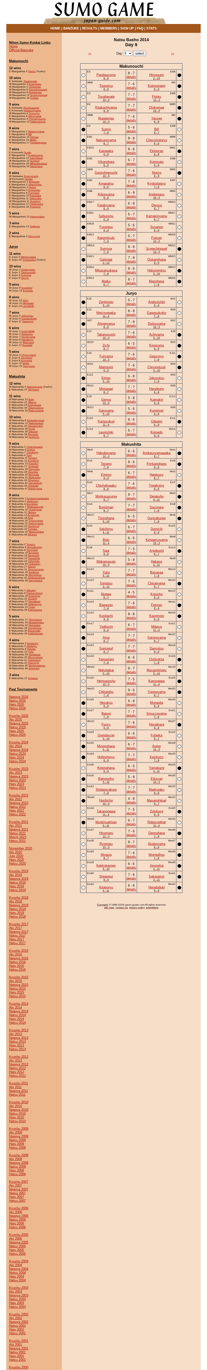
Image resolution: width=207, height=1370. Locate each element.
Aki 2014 (15, 1007)
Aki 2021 (15, 826)
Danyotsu (34, 469)
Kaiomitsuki (36, 158)
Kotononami (31, 176)
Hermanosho (35, 426)
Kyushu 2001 (18, 1341)
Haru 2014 (16, 1019)
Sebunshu (36, 198)
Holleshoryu (35, 604)
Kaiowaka (35, 195)
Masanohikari (36, 531)
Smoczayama (36, 569)
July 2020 (16, 856)
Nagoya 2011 (18, 1091)
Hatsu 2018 (17, 916)
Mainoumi (28, 342)
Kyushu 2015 (18, 977)
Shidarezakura (36, 577)
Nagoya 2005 (18, 1242)
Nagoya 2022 (18, 803)
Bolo (31, 399)
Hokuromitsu (37, 216)
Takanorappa (35, 407)
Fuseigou (35, 206)
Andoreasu (35, 84)
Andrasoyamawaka (38, 498)
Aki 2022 (15, 799)
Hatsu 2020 (17, 863)
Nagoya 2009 (18, 1136)
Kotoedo (28, 290)
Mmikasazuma (35, 506)
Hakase (31, 648)
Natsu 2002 (17, 1326)
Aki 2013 (15, 1034)
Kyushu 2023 (18, 769)
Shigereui (33, 480)
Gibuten (31, 590)
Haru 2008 (16, 1170)
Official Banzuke (21, 50)
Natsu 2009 (17, 1140)
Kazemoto (34, 595)
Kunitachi (33, 460)
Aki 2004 (15, 1265)
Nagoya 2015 (18, 985)
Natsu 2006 (17, 1220)
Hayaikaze (35, 601)
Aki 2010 (15, 1106)
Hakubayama (34, 386)
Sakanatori (34, 660)
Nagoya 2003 (18, 1295)
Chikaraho (34, 563)
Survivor (35, 160)
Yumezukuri (29, 259)
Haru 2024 (16, 757)
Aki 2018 (15, 901)
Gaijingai (35, 226)
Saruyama (29, 366)
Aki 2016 (15, 954)
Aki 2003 (15, 1291)
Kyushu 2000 (18, 1367)
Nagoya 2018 (18, 905)
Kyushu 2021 (18, 822)
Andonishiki (28, 331)
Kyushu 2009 (18, 1129)
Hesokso (33, 471)
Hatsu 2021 (17, 841)
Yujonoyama (36, 520)
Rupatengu (35, 92)
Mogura (32, 534)
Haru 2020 (16, 860)
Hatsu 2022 (17, 814)
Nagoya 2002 (18, 1322)
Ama (30, 517)
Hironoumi (34, 236)
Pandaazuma (31, 107)
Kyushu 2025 (18, 716)
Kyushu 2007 (18, 1182)
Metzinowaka (28, 257)
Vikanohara (35, 184)
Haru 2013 (16, 1045)
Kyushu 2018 (18, 898)
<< (89, 53)
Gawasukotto (29, 318)
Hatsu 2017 (17, 943)
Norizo (32, 187)
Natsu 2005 (17, 1246)
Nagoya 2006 (18, 1216)
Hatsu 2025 (17, 735)
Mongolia (34, 474)
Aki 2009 (15, 1132)
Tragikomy (32, 452)
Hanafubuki (35, 483)
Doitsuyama (28, 269)
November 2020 (20, 848)
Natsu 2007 (17, 1193)
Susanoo (35, 201)
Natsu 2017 (17, 935)
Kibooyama (34, 116)
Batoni (32, 566)
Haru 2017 (16, 939)
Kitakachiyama (32, 110)
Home (13, 46)
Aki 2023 (15, 773)
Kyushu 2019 (18, 871)
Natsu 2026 (17, 701)
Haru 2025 (16, 731)
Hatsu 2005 (17, 1254)
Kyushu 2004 (18, 1261)
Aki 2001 (15, 1345)
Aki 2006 (15, 1212)
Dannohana (35, 580)
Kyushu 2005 (18, 1235)
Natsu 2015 (17, 988)
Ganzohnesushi (38, 89)
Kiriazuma (27, 334)
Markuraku (35, 477)
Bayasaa (34, 552)
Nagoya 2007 (18, 1189)
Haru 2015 (16, 992)
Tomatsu (33, 678)
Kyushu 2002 (18, 1314)
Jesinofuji (34, 668)
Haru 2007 (16, 1197)
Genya (25, 278)
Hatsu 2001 (17, 1360)
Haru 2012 (16, 1072)
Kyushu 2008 (18, 1155)
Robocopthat (36, 410)
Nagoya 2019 (18, 879)
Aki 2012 (15, 1060)
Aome (31, 428)
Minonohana (35, 657)
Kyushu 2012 (18, 1057)
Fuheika (32, 529)
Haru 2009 (16, 1144)
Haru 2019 (16, 886)
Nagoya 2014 (18, 1011)
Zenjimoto (26, 357)
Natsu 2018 (17, 909)
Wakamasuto (36, 423)
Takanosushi (28, 272)
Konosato (34, 192)
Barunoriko (34, 630)
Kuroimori (26, 287)
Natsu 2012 (17, 1068)
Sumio (27, 152)
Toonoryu (34, 113)
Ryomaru (33, 434)
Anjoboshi (33, 515)
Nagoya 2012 (18, 1064)
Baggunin (33, 555)
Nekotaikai (35, 625)
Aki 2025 (15, 719)
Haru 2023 (16, 784)
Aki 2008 (15, 1159)
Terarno (31, 544)
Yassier (28, 179)
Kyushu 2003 (18, 1288)
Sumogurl (33, 526)
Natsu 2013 (17, 1041)
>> (172, 53)
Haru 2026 (16, 704)
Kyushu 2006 (18, 1208)
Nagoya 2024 (18, 750)
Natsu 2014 (17, 1015)
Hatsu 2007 (17, 1201)
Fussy (32, 607)
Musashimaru (36, 622)
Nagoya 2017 (18, 932)
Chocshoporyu (37, 118)
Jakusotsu (27, 315)
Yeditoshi (33, 466)
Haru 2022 (16, 810)
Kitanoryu (33, 662)
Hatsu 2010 (17, 1121)
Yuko (31, 651)
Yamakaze (35, 654)
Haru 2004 (16, 1276)
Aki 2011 (15, 1087)
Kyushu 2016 (18, 951)
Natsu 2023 (17, 780)
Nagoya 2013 (18, 1038)
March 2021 (17, 837)
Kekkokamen (35, 633)
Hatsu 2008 (17, 1174)
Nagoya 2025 (18, 723)
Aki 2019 (15, 875)
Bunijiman (32, 504)
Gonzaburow (34, 547)
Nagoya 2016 (18, 958)
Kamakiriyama (38, 142)
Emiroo (31, 449)
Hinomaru (33, 389)
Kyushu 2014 (18, 1004)
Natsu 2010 (17, 1113)
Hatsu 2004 (17, 1280)
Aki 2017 (15, 928)
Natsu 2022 (17, 807)
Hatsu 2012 (17, 1076)
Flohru (32, 71)
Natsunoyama (36, 131)
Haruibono (27, 339)
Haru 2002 (16, 1329)
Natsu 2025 (17, 727)
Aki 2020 (15, 852)
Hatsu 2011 (17, 1095)
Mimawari (28, 303)
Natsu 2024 (17, 754)
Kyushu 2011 (18, 1083)
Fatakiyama (36, 204)
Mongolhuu (35, 575)
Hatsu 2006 (17, 1227)
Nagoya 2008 (18, 1163)
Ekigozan (34, 181)
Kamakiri (27, 345)
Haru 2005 (16, 1250)
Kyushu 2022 (18, 795)
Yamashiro (34, 558)
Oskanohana (37, 121)
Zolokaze (33, 485)
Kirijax (25, 363)
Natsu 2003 (17, 1299)
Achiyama (26, 360)
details (131, 77)
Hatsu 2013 (17, 1049)
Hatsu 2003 (17, 1307)
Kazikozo (34, 572)
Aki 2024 (15, 746)
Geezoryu (28, 321)
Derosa (34, 137)
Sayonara (32, 550)
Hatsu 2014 (17, 1023)
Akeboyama (35, 488)
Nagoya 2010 (18, 1110)
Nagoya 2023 (18, 776)
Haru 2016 (16, 966)
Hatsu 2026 (17, 708)
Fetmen (32, 458)
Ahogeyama (28, 336)
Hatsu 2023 (17, 788)
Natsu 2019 (17, 882)
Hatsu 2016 (17, 970)
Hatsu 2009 (17, 1148)
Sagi (29, 455)
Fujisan (34, 97)
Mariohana (36, 166)
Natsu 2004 (17, 1273)
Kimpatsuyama (35, 420)
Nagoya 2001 (18, 1348)
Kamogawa (34, 405)
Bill (30, 134)
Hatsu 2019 (17, 890)
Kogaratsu (34, 190)
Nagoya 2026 (18, 697)
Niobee (32, 512)
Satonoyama (36, 523)
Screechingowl (38, 95)
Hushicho (34, 437)
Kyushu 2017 (18, 924)
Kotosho (33, 463)
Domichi (32, 598)
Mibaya (32, 402)
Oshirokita (34, 561)
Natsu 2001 (17, 1352)
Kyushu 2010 (18, 1102)
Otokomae (35, 86)
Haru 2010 (16, 1117)
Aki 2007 (15, 1185)
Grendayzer (35, 628)
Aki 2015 (15, 981)
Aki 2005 (15, 1238)
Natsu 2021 (17, 833)
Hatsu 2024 (17, 761)
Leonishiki (28, 306)
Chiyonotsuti (28, 355)
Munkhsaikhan (37, 665)
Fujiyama (26, 275)
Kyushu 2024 (18, 742)
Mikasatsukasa (38, 163)
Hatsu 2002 (17, 1333)
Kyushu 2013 (18, 1030)
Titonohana (35, 619)
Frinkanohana (35, 593)
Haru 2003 (16, 1303)
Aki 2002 (15, 1318)
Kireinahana (35, 609)
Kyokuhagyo (35, 155)
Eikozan (33, 431)
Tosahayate (30, 81)
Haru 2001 (16, 1356)
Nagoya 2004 (18, 1269)
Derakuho (32, 643)
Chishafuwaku (35, 446)
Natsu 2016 (17, 962)
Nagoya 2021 (18, 829)
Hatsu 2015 (17, 996)
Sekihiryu (32, 646)
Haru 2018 (16, 913)
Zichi (25, 300)
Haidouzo (32, 501)
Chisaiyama (35, 509)
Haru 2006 (16, 1223)
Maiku (33, 139)
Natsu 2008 (17, 1166)
